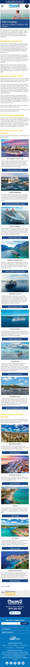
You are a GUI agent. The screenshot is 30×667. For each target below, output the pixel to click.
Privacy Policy (10, 647)
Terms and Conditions (5, 586)
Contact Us (11, 595)
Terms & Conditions (13, 645)
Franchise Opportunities (15, 643)
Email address (4, 622)
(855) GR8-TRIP (19, 1)
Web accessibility (20, 647)
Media (4, 645)
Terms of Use (24, 645)
